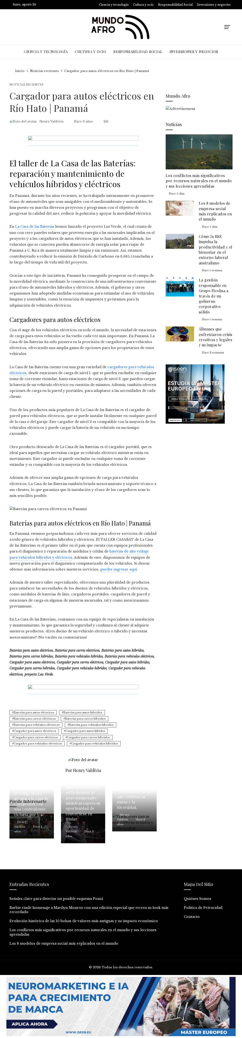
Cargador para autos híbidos (85, 731)
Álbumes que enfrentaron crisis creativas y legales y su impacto (215, 336)
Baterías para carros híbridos (85, 718)
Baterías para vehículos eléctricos (37, 724)
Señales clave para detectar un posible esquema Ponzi (56, 899)
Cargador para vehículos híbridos (94, 743)
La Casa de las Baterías (34, 226)
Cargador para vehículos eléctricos (38, 743)
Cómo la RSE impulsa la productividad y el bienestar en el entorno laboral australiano (215, 249)
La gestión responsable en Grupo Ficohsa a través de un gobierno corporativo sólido (214, 295)
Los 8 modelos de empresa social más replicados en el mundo (215, 211)
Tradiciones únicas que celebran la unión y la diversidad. (134, 799)
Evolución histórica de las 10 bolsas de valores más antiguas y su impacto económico (83, 921)
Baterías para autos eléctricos (34, 712)
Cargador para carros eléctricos (36, 737)
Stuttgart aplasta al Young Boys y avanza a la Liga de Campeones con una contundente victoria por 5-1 (31, 801)
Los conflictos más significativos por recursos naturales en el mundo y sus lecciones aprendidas (199, 181)
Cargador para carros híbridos (88, 737)
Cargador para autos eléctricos (35, 731)
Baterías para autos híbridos (82, 712)
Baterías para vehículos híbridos (91, 724)
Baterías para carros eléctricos (35, 718)
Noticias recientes (26, 84)
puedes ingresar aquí (118, 569)
